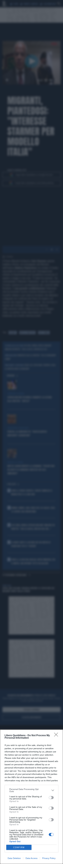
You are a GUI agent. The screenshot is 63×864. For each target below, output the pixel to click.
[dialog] (31, 797)
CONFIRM (19, 847)
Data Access (31, 858)
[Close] (57, 735)
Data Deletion (14, 858)
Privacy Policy (49, 858)
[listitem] (31, 790)
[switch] (51, 797)
